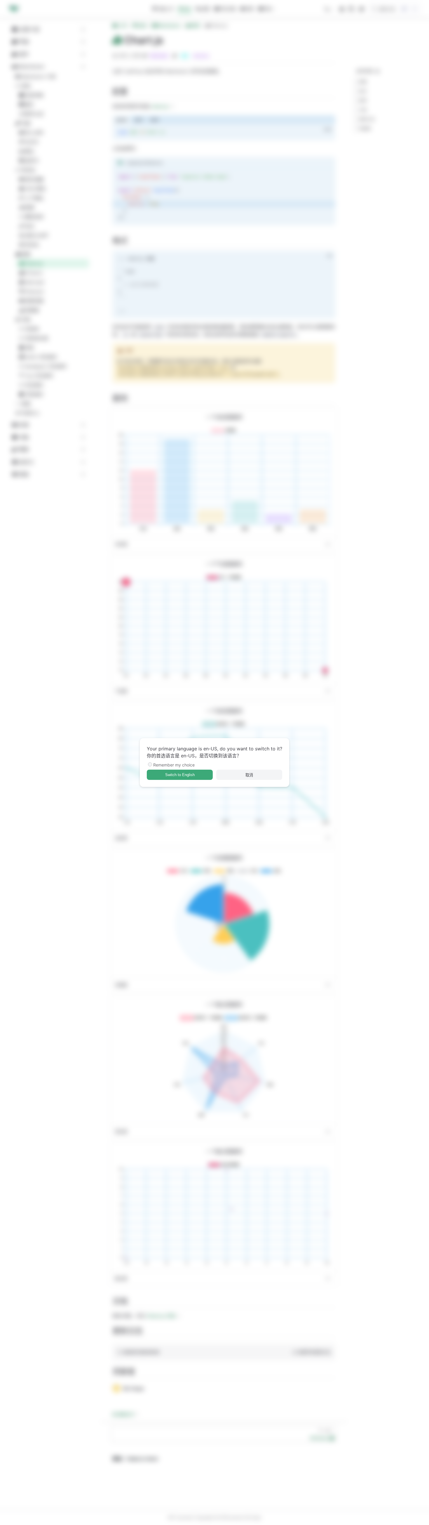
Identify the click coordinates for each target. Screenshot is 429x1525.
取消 (249, 775)
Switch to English (180, 775)
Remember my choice (174, 764)
